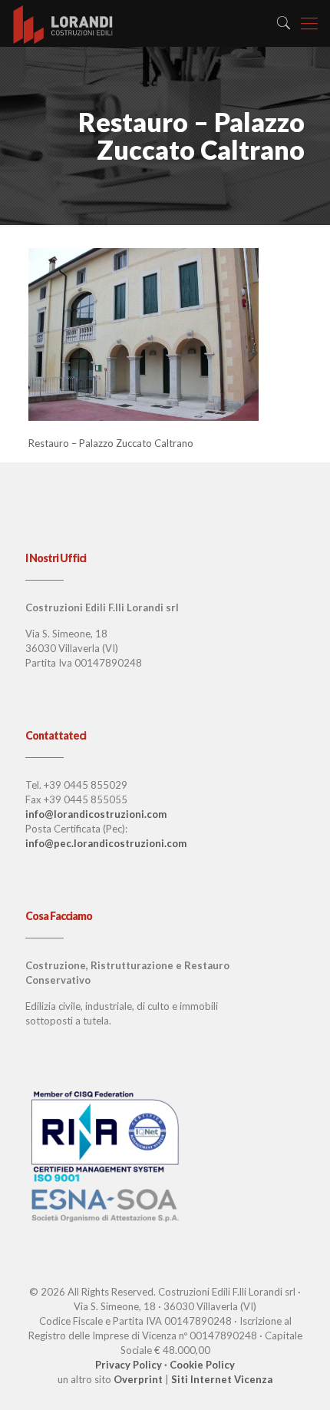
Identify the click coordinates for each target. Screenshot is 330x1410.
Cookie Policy (202, 1365)
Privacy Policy (128, 1365)
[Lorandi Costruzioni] (63, 23)
